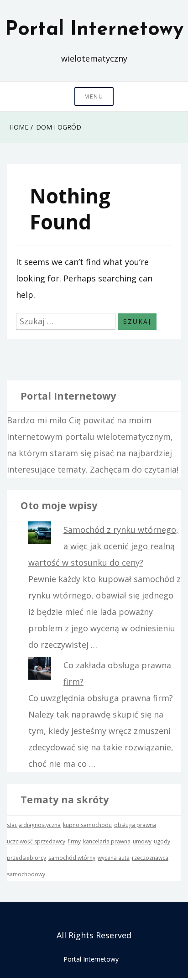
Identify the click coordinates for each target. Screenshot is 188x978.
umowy (142, 841)
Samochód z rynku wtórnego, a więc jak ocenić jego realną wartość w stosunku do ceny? (103, 546)
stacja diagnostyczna (34, 825)
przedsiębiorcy (26, 858)
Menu (94, 96)
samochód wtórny (71, 858)
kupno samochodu (87, 825)
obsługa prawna (135, 825)
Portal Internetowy (94, 30)
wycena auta (114, 858)
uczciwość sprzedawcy (36, 841)
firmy (74, 841)
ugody (162, 841)
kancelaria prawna (107, 841)
